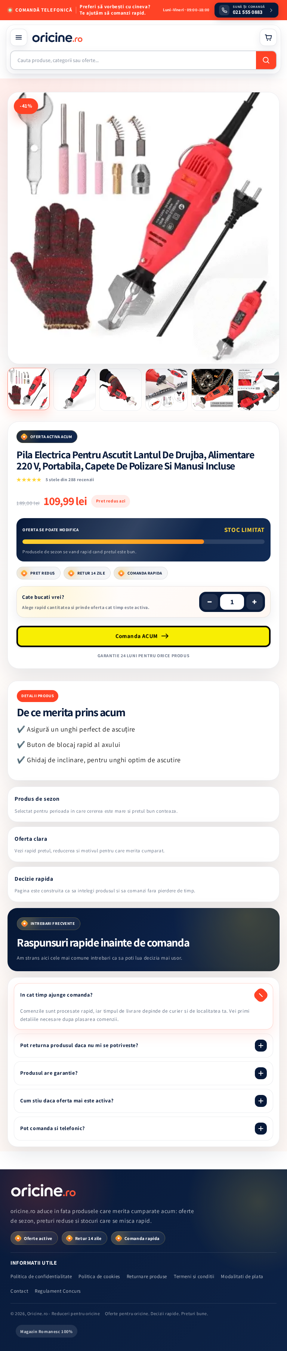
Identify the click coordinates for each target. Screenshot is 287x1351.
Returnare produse (147, 1276)
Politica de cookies (99, 1276)
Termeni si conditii (194, 1276)
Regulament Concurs (58, 1291)
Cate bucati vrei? (43, 597)
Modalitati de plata (242, 1276)
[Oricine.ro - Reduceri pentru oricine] (44, 1190)
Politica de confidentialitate (41, 1276)
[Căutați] (266, 60)
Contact (19, 1291)
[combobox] (133, 60)
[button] (18, 37)
